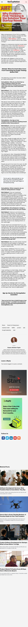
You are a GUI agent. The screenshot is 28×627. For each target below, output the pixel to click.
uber (14, 330)
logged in (10, 364)
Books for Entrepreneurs (13, 325)
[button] (2, 2)
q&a (24, 327)
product (19, 327)
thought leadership (6, 330)
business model (5, 327)
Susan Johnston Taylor (14, 347)
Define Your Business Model (13, 7)
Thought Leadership (15, 9)
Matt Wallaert (12, 38)
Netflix (13, 327)
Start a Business (5, 9)
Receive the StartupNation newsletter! (16, 294)
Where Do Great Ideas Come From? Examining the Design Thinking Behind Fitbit (14, 70)
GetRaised (16, 50)
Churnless (21, 45)
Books (3, 7)
